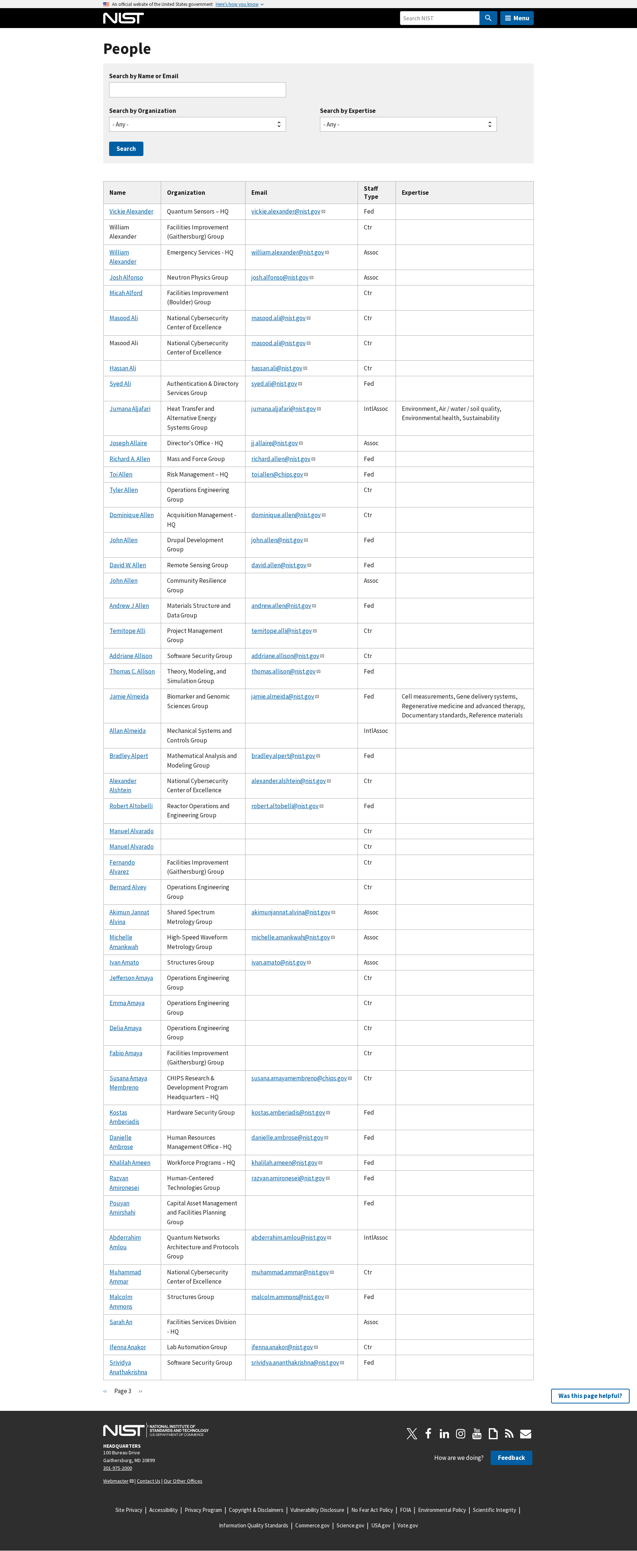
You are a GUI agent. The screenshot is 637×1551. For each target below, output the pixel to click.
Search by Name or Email (143, 76)
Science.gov (350, 1525)
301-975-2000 (117, 1468)
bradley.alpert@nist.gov (283, 756)
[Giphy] (493, 1434)
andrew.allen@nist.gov (281, 606)
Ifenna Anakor (127, 1347)
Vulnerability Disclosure (317, 1509)
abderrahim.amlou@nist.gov (288, 1237)
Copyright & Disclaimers (256, 1509)
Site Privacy (128, 1509)
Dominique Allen (131, 515)
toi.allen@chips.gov (277, 474)
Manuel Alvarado (131, 831)
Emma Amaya (127, 1003)
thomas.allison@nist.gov (283, 671)
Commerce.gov (312, 1525)
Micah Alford (126, 293)
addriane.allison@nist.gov (285, 656)
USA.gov (380, 1525)
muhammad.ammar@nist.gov (290, 1272)
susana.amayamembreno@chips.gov (299, 1078)
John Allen (123, 540)
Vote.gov (407, 1525)
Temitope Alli (127, 631)
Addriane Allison (130, 656)
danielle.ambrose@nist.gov (287, 1137)
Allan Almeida (127, 731)
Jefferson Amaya (131, 978)
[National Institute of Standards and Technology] (156, 1430)
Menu (521, 18)
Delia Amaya (125, 1028)
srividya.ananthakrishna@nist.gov (295, 1362)
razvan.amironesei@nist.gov (288, 1178)
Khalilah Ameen (129, 1163)
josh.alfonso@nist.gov (280, 277)
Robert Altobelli (131, 806)
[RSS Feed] (509, 1434)
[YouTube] (477, 1434)
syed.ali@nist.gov (274, 384)
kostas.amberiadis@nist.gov (288, 1112)
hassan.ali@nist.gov (276, 368)
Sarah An (120, 1322)
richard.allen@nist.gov (280, 459)
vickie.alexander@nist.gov (285, 211)
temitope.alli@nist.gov (281, 631)
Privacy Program (203, 1509)
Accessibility (163, 1509)
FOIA (405, 1509)
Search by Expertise (348, 110)
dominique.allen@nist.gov (286, 515)
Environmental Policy (442, 1509)
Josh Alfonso (126, 277)
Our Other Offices (183, 1481)
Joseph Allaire (128, 443)
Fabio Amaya (125, 1053)
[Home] (123, 18)
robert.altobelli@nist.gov (284, 806)
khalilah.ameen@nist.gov (284, 1163)
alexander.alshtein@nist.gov (288, 781)
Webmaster (116, 1481)
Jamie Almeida (129, 696)
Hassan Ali (122, 368)
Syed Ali (120, 384)
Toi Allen (120, 474)
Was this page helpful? (590, 1396)
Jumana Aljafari (129, 409)
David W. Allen (127, 565)
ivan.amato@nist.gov (278, 962)
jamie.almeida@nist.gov (282, 696)
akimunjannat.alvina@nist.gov (290, 912)
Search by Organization (142, 110)
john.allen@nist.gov (277, 540)
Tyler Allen (123, 490)
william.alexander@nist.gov (287, 252)
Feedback (511, 1458)
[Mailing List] (526, 1434)
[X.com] (412, 1434)
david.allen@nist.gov (278, 565)
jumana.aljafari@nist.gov (283, 409)
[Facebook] (428, 1434)
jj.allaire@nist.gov (274, 443)
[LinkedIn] (444, 1434)
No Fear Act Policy (372, 1509)
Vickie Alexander (131, 211)
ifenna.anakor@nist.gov (282, 1347)
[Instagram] (461, 1434)
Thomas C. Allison (132, 671)
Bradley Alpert (128, 756)
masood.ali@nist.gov (278, 318)
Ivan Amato (124, 962)
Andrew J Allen (129, 606)
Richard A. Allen (129, 459)
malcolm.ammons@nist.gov (287, 1297)
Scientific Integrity (494, 1509)
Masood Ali (123, 318)
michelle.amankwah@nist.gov (290, 937)
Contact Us (148, 1481)
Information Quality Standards (253, 1525)
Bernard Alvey (127, 887)
